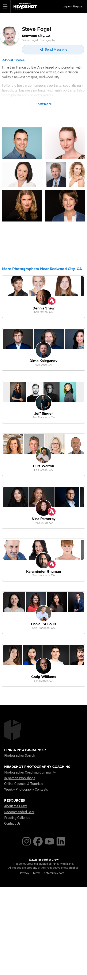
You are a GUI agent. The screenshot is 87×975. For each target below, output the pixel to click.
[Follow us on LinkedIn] (60, 840)
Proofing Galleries (17, 818)
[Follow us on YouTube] (49, 840)
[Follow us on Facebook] (38, 840)
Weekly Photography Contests (26, 789)
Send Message (55, 49)
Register (78, 6)
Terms (37, 873)
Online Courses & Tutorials (23, 784)
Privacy (24, 873)
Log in (66, 6)
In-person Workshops (19, 778)
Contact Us (12, 823)
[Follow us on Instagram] (26, 840)
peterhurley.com (54, 873)
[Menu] (5, 6)
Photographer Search (19, 756)
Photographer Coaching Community (30, 772)
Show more (43, 104)
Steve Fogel (36, 29)
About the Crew (15, 806)
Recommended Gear (19, 812)
